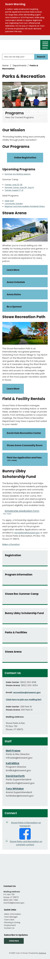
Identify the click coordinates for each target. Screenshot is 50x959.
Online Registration (25, 157)
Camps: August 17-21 (14, 190)
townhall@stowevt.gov (13, 902)
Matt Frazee (13, 750)
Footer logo (25, 869)
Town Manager (11, 917)
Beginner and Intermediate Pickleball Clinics (25, 206)
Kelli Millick (12, 763)
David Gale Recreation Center (24, 433)
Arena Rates (14, 294)
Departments (20, 65)
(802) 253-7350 (10, 900)
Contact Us (9, 928)
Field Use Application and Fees (24, 458)
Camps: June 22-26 (13, 184)
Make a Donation (11, 544)
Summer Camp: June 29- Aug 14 (19, 187)
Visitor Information (12, 914)
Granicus (42, 953)
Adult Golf (9, 200)
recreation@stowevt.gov (27, 532)
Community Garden (14, 203)
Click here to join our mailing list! (24, 699)
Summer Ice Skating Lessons (17, 174)
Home (5, 65)
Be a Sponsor (14, 306)
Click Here (14, 940)
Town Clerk (9, 919)
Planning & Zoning (12, 922)
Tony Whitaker (15, 788)
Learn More (13, 270)
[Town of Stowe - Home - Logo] (16, 45)
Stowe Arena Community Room (24, 445)
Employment (10, 925)
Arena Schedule (16, 282)
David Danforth (15, 776)
